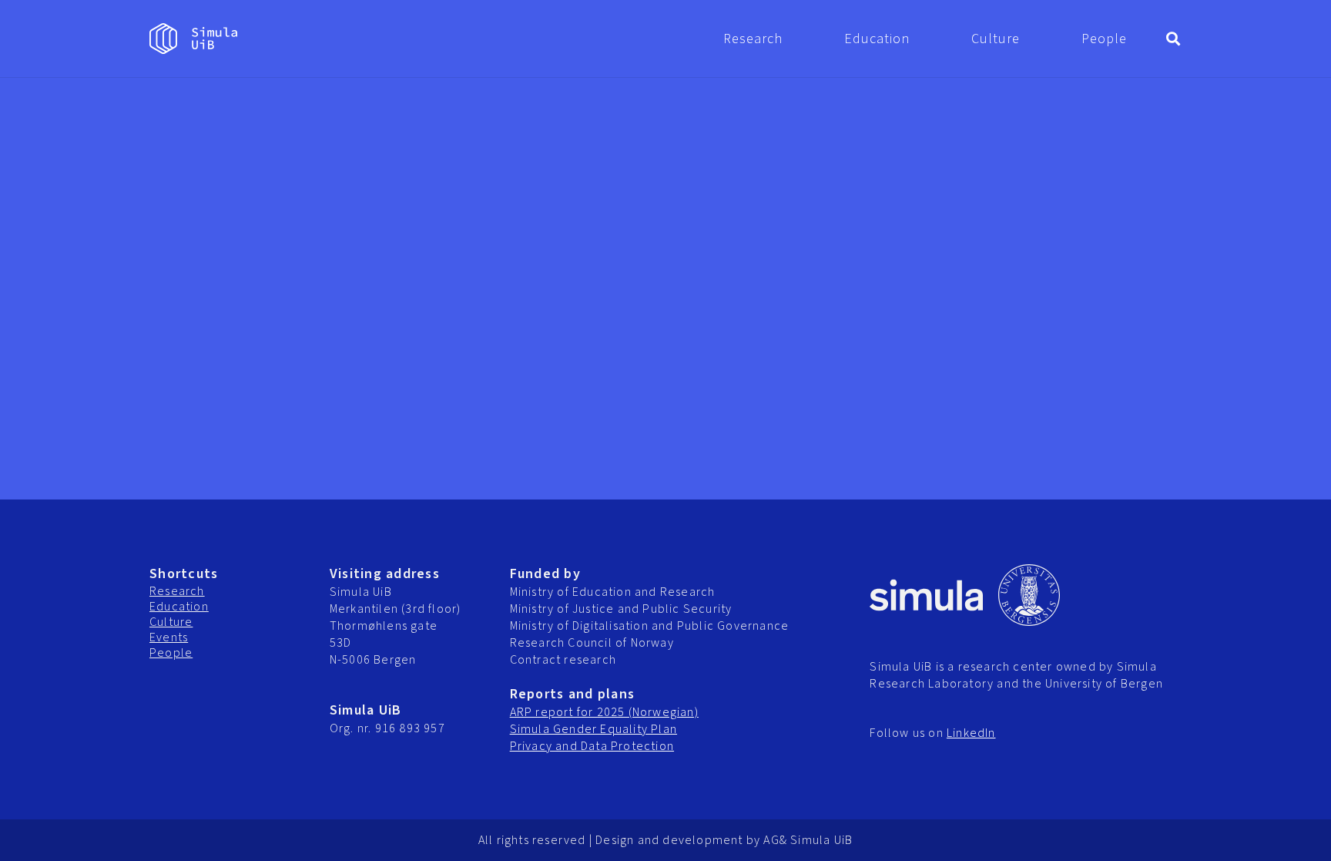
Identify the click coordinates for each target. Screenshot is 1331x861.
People (171, 652)
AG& (775, 840)
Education (179, 606)
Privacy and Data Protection (592, 746)
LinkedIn (971, 733)
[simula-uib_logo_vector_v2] (193, 38)
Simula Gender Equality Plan (593, 729)
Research (177, 591)
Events (168, 637)
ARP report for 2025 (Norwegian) (604, 712)
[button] (795, 38)
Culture (171, 622)
